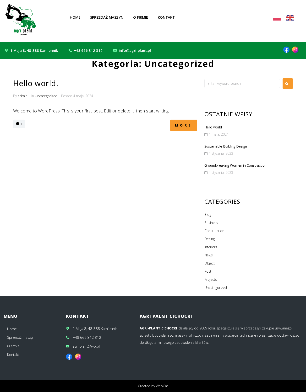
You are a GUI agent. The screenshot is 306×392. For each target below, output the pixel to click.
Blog (207, 214)
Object (209, 263)
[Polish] (277, 17)
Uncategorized (46, 96)
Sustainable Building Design (225, 146)
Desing (209, 239)
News (208, 255)
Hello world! (35, 83)
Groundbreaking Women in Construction (235, 165)
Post (207, 271)
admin (22, 96)
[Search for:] (242, 83)
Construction (214, 230)
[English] (290, 17)
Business (211, 222)
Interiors (210, 247)
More (183, 125)
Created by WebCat (153, 386)
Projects (210, 279)
